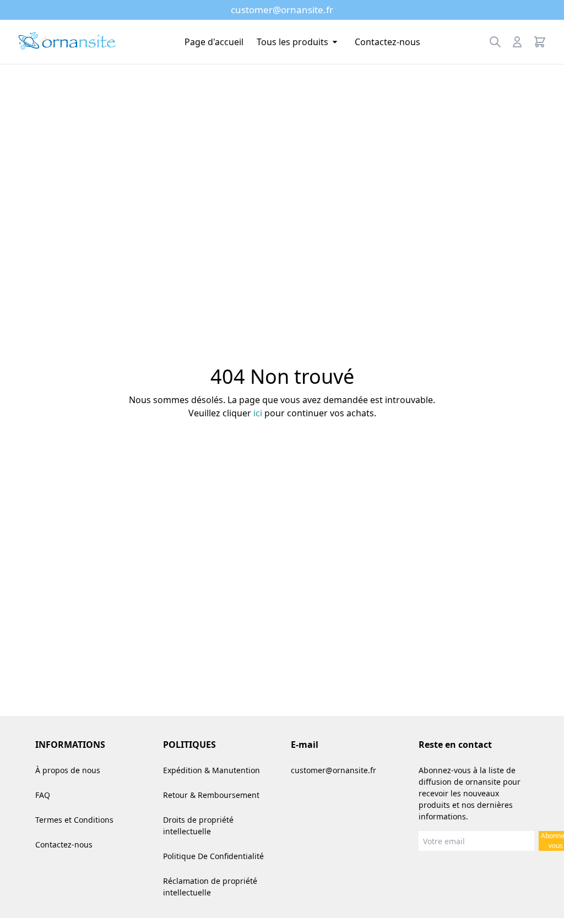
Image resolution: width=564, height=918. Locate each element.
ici (257, 413)
